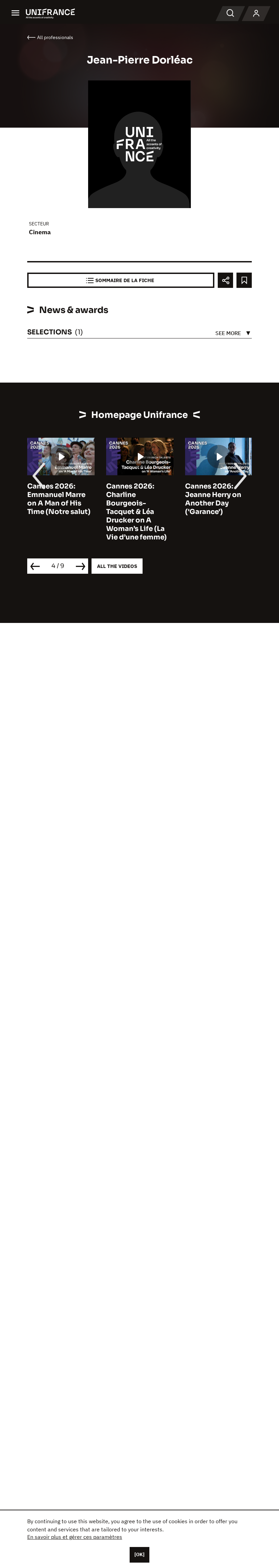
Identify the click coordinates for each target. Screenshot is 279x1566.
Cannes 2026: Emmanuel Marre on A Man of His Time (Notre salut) (59, 499)
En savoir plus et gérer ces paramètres (74, 1536)
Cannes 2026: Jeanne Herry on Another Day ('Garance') (213, 499)
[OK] (139, 1554)
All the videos (117, 566)
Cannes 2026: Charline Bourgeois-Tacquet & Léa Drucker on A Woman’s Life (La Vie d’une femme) (136, 511)
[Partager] (225, 280)
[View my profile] (256, 13)
